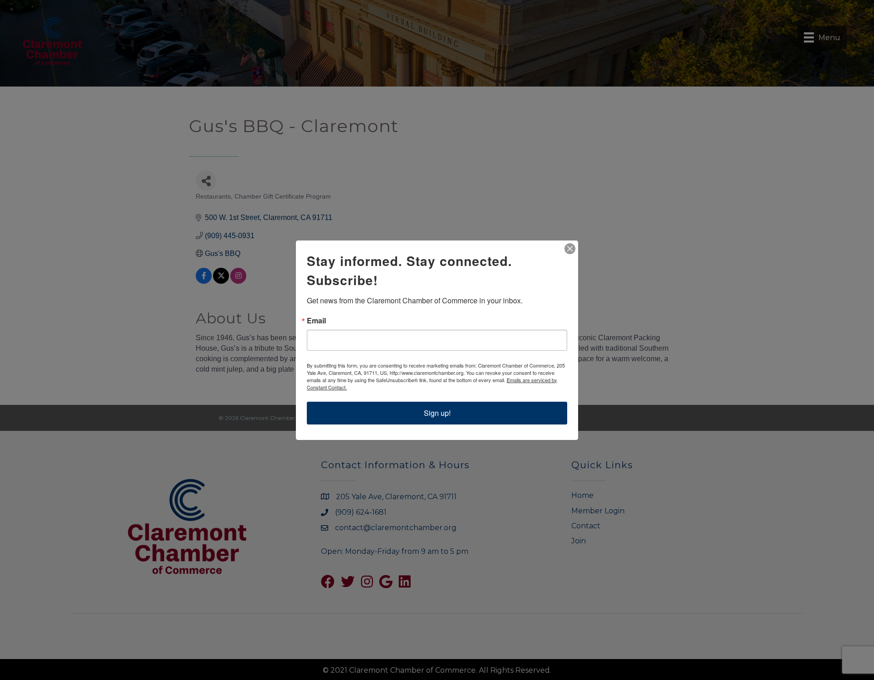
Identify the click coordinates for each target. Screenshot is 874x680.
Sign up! (437, 413)
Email (316, 320)
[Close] (569, 248)
